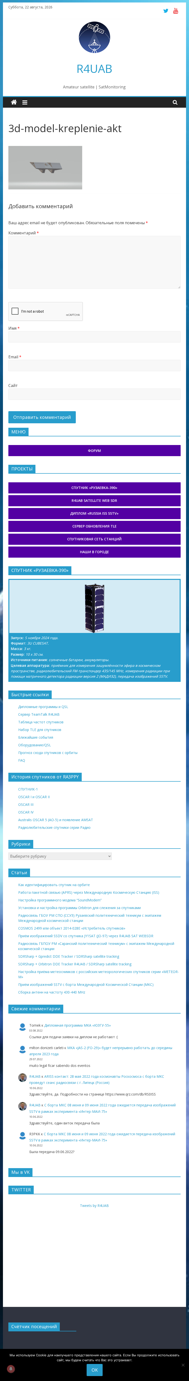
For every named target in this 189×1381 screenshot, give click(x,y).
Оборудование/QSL (34, 745)
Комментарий (23, 233)
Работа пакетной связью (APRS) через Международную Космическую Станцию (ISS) (88, 892)
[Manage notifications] (11, 1369)
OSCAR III (25, 804)
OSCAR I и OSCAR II (34, 796)
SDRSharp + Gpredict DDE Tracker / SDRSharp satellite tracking (68, 956)
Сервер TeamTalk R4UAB (39, 714)
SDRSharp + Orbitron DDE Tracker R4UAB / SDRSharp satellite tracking (74, 964)
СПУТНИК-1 (28, 789)
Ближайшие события (35, 737)
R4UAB (94, 68)
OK (95, 1370)
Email (14, 357)
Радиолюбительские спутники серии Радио (54, 827)
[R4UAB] (13, 102)
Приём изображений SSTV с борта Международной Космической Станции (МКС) (86, 984)
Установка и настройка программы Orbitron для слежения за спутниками (79, 907)
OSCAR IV (25, 812)
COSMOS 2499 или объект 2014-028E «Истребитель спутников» (71, 928)
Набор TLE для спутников (39, 729)
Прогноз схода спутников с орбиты (48, 752)
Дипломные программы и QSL (43, 706)
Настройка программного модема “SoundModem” (60, 900)
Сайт (13, 385)
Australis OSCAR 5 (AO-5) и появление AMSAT (55, 819)
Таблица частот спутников (40, 722)
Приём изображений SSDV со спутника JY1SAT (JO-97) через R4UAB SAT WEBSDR (85, 936)
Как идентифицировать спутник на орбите (54, 884)
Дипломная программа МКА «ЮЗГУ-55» (77, 1025)
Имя (14, 328)
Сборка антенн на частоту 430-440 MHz (51, 992)
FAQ (21, 760)
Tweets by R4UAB (94, 1205)
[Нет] (182, 1364)
